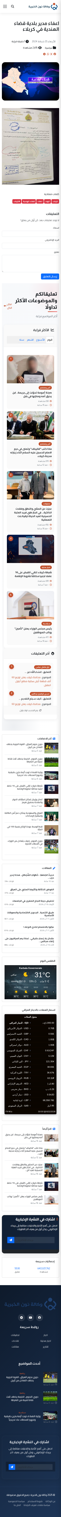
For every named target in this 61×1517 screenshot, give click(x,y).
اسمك (56, 228)
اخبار (46, 1335)
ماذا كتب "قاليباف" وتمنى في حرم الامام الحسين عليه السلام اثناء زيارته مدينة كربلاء (31, 452)
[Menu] (5, 6)
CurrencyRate (49, 1116)
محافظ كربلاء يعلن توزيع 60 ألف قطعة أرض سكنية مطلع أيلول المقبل (31, 681)
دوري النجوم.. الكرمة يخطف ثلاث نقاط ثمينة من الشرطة (25, 760)
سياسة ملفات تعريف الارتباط (37, 1505)
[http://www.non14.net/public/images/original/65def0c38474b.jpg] (30, 146)
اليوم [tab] (49, 339)
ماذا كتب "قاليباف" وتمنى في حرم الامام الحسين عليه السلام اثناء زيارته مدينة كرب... (24, 1151)
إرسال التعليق (50, 276)
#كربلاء (17, 201)
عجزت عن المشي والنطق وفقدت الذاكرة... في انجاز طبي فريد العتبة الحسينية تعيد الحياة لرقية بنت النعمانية (33, 514)
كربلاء (55, 201)
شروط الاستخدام (35, 1501)
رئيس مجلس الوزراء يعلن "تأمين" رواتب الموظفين (33, 630)
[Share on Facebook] (54, 54)
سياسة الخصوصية (16, 1501)
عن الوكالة (51, 1501)
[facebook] (39, 1317)
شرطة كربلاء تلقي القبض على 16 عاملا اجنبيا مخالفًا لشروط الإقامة (33, 574)
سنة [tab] (21, 339)
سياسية (48, 48)
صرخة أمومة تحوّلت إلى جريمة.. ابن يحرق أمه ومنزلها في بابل (32, 394)
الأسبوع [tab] (40, 339)
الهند (47, 201)
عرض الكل (9, 306)
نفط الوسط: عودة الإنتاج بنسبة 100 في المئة (25, 828)
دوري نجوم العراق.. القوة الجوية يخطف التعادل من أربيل (24, 745)
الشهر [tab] (30, 339)
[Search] (12, 6)
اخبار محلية (45, 1341)
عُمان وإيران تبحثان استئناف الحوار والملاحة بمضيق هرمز (27, 801)
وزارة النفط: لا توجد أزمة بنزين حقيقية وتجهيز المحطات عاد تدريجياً (25, 773)
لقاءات (15, 1341)
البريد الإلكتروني (52, 240)
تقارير (45, 1346)
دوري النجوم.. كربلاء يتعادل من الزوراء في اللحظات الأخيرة (25, 842)
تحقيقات (15, 1335)
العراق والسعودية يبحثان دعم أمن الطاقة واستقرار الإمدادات (24, 814)
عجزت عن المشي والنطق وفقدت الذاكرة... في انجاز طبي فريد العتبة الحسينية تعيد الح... (27, 1167)
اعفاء (40, 201)
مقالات (15, 1346)
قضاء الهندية (29, 201)
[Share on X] (51, 54)
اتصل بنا (17, 1505)
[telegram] (21, 1317)
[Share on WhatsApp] (48, 54)
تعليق (56, 252)
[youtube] (30, 1317)
